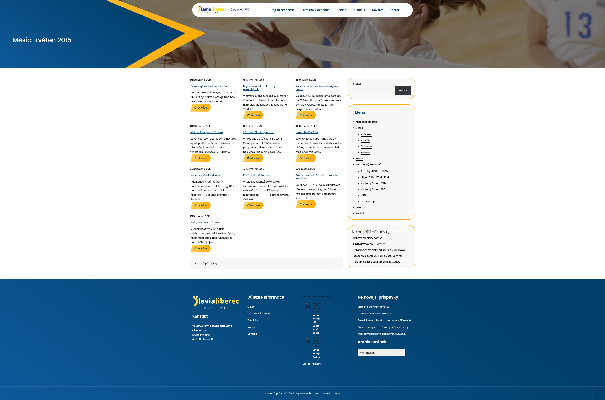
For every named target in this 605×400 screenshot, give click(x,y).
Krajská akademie (282, 10)
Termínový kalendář (315, 10)
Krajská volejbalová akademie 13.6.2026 (376, 262)
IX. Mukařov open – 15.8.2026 (369, 244)
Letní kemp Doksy (316, 353)
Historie (365, 152)
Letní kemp (368, 201)
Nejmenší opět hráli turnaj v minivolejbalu (260, 87)
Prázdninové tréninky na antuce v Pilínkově (378, 250)
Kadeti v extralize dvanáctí (206, 175)
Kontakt (395, 10)
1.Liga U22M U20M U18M (375, 177)
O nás (358, 10)
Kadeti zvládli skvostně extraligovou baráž (317, 87)
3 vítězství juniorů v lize (204, 222)
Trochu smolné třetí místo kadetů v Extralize (318, 176)
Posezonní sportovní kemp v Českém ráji (377, 256)
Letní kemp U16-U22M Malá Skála (316, 323)
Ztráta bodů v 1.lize (307, 132)
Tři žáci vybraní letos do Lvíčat (209, 86)
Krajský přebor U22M (373, 183)
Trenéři (365, 140)
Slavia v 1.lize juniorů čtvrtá (206, 132)
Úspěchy (366, 146)
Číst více (200, 108)
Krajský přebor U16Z (373, 189)
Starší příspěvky (207, 263)
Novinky (377, 10)
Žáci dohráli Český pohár (258, 132)
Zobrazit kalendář (311, 363)
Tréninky (366, 134)
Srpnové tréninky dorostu (367, 238)
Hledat (356, 84)
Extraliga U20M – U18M (374, 171)
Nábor (343, 10)
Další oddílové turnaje (256, 175)
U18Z (363, 195)
